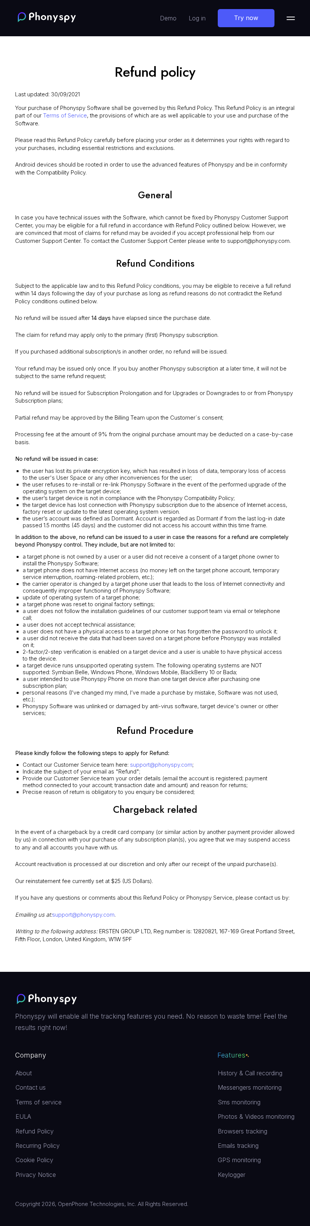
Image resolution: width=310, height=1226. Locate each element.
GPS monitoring (239, 1160)
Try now (246, 18)
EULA (23, 1116)
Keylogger (231, 1174)
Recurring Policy (38, 1145)
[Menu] (291, 18)
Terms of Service (65, 115)
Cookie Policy (34, 1160)
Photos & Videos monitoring (256, 1116)
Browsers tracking (242, 1131)
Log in (197, 18)
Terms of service (39, 1102)
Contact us (31, 1087)
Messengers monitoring (250, 1087)
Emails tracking (238, 1145)
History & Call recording (250, 1073)
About (24, 1073)
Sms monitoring (239, 1102)
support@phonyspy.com (161, 764)
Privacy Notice (36, 1174)
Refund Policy (35, 1131)
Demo (168, 18)
